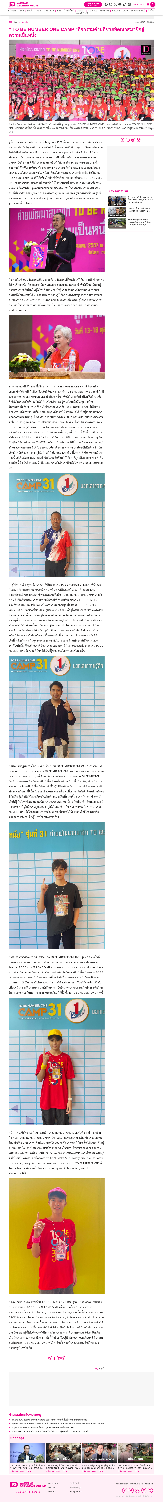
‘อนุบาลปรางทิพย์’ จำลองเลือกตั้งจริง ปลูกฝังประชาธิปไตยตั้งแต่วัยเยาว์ (43, 1428)
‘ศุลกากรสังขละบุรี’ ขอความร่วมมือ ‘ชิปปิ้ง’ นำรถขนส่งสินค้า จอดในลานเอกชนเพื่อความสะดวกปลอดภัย (58, 1424)
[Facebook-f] (124, 1490)
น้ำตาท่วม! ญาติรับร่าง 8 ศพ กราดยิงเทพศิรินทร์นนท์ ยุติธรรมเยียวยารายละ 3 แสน (63, 1467)
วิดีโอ (151, 11)
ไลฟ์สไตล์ (69, 11)
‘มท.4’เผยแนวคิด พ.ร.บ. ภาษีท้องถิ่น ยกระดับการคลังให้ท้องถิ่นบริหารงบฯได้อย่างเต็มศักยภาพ (27, 1467)
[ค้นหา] (152, 4)
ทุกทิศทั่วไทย (82, 13)
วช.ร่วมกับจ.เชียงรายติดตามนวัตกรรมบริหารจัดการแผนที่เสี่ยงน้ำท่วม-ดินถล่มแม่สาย (49, 1420)
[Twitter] (59, 1358)
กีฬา (39, 11)
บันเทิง (30, 11)
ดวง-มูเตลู (49, 11)
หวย (59, 11)
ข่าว (22, 11)
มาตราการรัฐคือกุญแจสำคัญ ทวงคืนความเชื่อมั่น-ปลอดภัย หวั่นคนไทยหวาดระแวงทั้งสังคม (98, 1467)
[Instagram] (150, 1490)
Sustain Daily (120, 11)
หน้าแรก (12, 11)
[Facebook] (54, 1358)
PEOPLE (92, 11)
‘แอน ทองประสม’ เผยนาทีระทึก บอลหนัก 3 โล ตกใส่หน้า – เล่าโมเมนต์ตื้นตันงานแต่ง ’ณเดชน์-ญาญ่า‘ (134, 1467)
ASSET (81, 11)
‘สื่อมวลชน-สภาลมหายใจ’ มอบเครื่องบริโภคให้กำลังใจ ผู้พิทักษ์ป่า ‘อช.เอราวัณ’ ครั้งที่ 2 (50, 1432)
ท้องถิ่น (25, 22)
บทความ (104, 11)
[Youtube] (137, 1490)
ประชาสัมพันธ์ (138, 11)
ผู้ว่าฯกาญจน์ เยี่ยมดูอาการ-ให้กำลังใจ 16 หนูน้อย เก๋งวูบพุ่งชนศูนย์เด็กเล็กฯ (140, 199)
